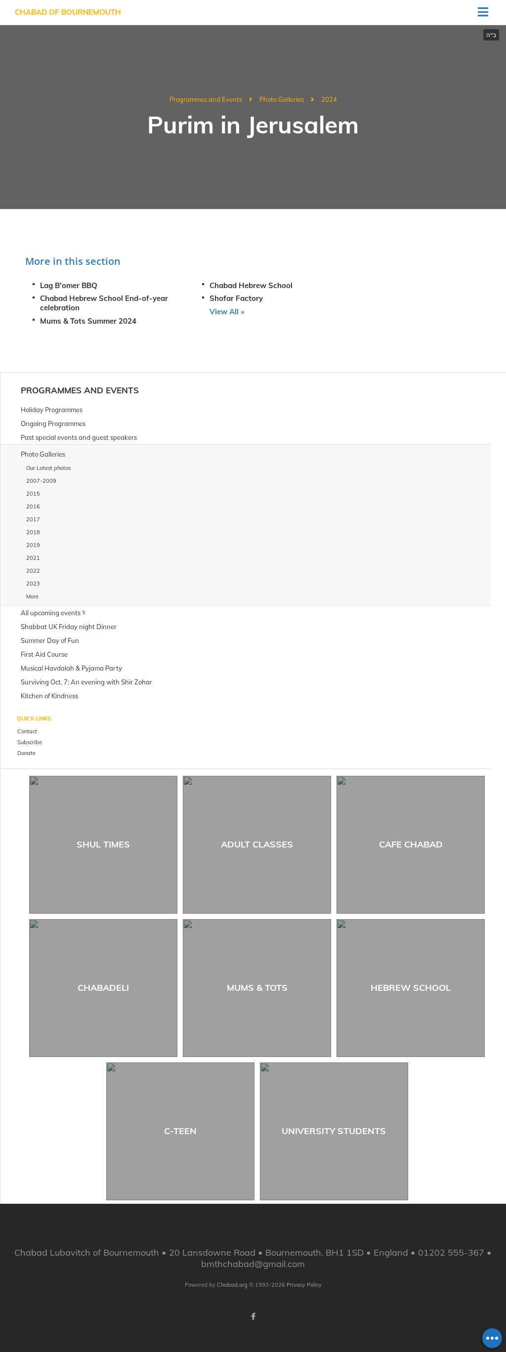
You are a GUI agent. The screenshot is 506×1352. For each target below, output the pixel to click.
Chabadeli (103, 987)
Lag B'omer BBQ (68, 285)
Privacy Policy (304, 1284)
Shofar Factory (236, 298)
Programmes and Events (205, 99)
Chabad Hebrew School (251, 285)
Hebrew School (411, 987)
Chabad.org (232, 1284)
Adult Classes (257, 844)
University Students (334, 1131)
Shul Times (103, 844)
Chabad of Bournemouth (68, 12)
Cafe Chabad (411, 844)
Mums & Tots (257, 987)
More (32, 596)
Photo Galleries (281, 99)
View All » (227, 311)
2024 (329, 99)
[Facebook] (253, 1316)
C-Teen (180, 1131)
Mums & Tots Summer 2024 (88, 321)
